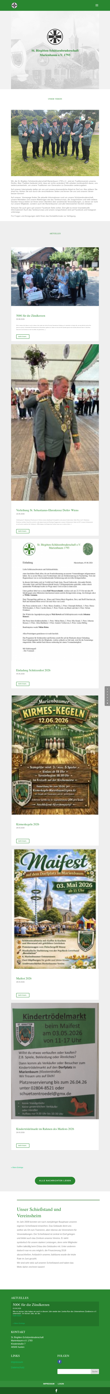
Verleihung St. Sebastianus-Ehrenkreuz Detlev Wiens (47, 510)
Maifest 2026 (24, 978)
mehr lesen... (23, 337)
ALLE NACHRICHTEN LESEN (55, 1180)
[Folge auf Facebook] (59, 1362)
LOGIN (61, 1384)
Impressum (17, 1362)
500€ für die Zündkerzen (30, 315)
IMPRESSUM (48, 1384)
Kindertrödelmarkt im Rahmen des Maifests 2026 (45, 1129)
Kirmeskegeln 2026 (27, 824)
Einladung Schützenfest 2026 (33, 670)
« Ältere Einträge (17, 1167)
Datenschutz (17, 1367)
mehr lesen (17, 1316)
